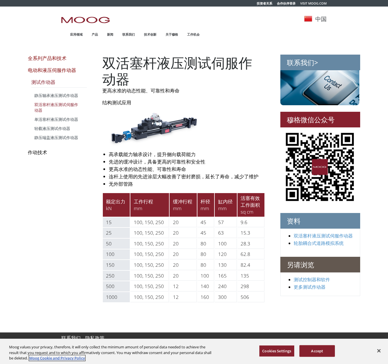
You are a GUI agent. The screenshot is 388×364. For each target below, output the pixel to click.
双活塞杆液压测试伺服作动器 (323, 235)
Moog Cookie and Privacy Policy (57, 358)
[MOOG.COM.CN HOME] (85, 20)
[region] (194, 351)
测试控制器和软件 (312, 279)
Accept (317, 350)
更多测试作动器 (310, 287)
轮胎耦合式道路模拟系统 (319, 243)
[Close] (379, 350)
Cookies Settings (276, 350)
